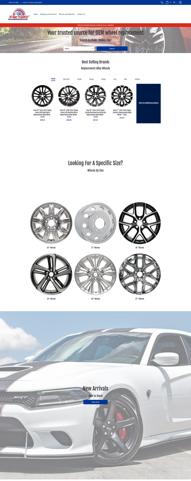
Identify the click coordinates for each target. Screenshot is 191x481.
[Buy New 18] (95, 96)
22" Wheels (139, 299)
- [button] (172, 2)
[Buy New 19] (42, 96)
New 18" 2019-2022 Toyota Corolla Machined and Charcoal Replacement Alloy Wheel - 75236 (95, 113)
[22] (140, 274)
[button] (180, 2)
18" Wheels (139, 247)
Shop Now (95, 402)
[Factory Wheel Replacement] (19, 14)
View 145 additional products (148, 103)
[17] (95, 223)
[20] (95, 274)
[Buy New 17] (122, 96)
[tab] (53, 79)
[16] (51, 223)
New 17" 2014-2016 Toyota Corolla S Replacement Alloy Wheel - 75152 (122, 112)
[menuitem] (161, 2)
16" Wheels (51, 247)
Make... (67, 48)
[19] (51, 274)
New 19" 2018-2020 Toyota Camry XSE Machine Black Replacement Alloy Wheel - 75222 (69, 113)
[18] (140, 223)
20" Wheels (95, 299)
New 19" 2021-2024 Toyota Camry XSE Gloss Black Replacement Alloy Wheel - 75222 (42, 113)
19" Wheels (51, 299)
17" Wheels (95, 247)
